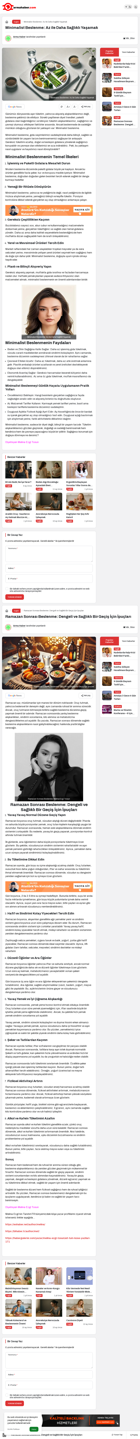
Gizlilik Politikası (13, 1429)
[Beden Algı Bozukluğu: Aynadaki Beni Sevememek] (49, 476)
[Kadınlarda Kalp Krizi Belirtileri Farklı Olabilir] (119, 64)
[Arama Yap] (136, 7)
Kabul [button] (34, 1429)
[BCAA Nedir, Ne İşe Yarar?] (18, 476)
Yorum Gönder (15, 597)
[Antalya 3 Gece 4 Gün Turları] (119, 107)
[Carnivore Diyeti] (79, 1314)
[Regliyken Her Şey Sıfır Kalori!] (79, 508)
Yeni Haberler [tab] (128, 52)
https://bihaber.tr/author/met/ (22, 1231)
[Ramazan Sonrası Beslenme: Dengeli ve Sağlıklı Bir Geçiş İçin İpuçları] (119, 121)
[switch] (128, 7)
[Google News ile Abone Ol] (14, 106)
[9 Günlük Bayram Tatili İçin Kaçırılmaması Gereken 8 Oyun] (119, 92)
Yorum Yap (117, 1435)
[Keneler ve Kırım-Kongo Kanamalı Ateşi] (49, 1282)
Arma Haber (19, 37)
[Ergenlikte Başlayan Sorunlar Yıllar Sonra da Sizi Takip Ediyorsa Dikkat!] (79, 476)
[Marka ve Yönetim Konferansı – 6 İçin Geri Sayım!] (119, 710)
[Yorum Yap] (61, 106)
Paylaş (135, 1435)
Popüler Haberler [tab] (109, 52)
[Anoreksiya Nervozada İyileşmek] (49, 508)
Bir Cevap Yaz (14, 535)
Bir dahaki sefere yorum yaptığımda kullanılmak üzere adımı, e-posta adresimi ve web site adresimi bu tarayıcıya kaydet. (50, 590)
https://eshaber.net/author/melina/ (25, 1224)
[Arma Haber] (19, 6)
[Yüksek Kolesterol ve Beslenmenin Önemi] (18, 1314)
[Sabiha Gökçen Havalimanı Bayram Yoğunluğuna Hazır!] (119, 78)
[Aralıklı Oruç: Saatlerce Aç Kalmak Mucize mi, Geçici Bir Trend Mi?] (18, 508)
